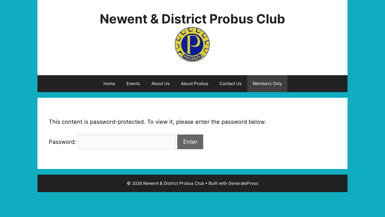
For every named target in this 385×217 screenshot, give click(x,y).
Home (109, 83)
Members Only (267, 83)
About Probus (194, 83)
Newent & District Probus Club (192, 19)
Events (133, 83)
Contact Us (231, 83)
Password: (63, 141)
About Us (160, 83)
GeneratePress (243, 183)
